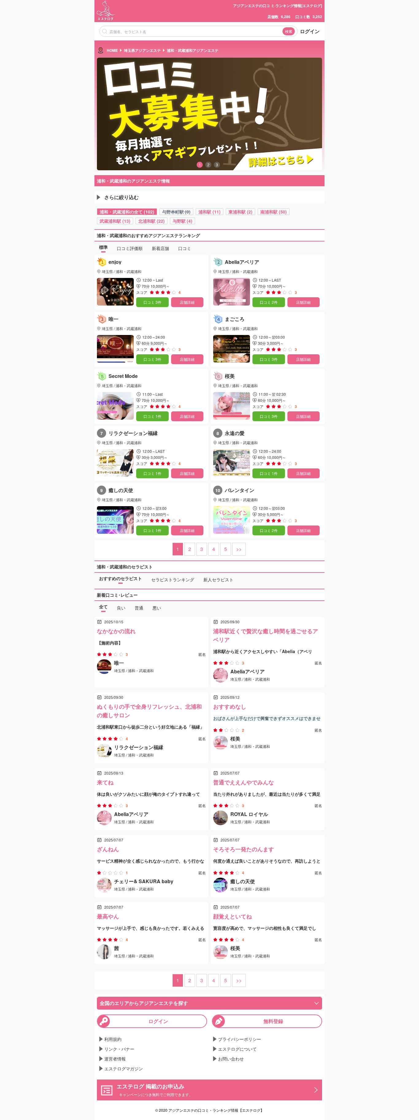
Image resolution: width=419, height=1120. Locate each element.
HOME (112, 50)
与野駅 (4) (182, 221)
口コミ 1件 (152, 416)
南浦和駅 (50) (273, 212)
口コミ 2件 (269, 302)
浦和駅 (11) (209, 212)
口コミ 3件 (152, 302)
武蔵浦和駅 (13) (115, 221)
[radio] (152, 292)
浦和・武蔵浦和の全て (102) (127, 212)
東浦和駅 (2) (240, 212)
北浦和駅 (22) (151, 221)
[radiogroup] (163, 292)
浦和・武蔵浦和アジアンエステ (192, 50)
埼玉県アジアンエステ (142, 50)
